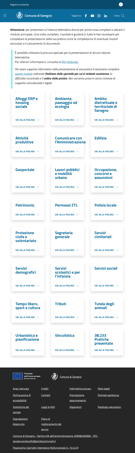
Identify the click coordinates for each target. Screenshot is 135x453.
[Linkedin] (104, 15)
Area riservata (21, 389)
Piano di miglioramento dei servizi (51, 424)
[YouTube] (91, 15)
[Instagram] (97, 15)
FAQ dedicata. (70, 62)
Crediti (45, 389)
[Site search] (123, 16)
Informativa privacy (80, 389)
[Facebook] (84, 15)
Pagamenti (75, 407)
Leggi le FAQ (48, 407)
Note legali (104, 389)
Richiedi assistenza (108, 395)
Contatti (45, 395)
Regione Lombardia (19, 4)
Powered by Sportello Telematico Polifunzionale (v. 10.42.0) (45, 448)
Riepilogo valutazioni (109, 407)
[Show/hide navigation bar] (5, 15)
